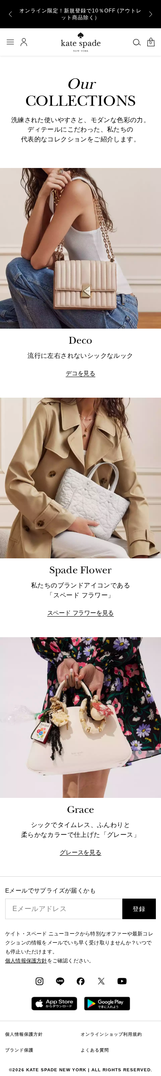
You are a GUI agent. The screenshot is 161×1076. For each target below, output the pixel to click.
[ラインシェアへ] (60, 980)
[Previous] (10, 14)
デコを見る (80, 373)
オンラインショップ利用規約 (111, 1034)
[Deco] (80, 248)
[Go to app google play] (107, 1003)
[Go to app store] (54, 1003)
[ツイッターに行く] (101, 980)
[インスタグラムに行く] (39, 980)
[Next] (151, 14)
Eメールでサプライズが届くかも (50, 890)
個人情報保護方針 (24, 1034)
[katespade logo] (80, 42)
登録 (139, 908)
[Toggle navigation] (10, 42)
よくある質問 (95, 1050)
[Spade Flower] (80, 478)
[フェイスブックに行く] (81, 980)
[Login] (24, 42)
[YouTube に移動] (122, 980)
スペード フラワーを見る (80, 613)
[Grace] (80, 717)
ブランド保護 (19, 1050)
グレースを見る (80, 852)
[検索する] (137, 42)
